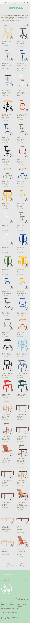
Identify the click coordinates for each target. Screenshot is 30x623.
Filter (5, 25)
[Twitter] (28, 599)
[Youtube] (22, 599)
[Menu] (2, 2)
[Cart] (28, 2)
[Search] (5, 2)
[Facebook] (16, 599)
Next (22, 565)
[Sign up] (26, 574)
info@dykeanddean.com (11, 612)
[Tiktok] (25, 599)
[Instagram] (19, 599)
